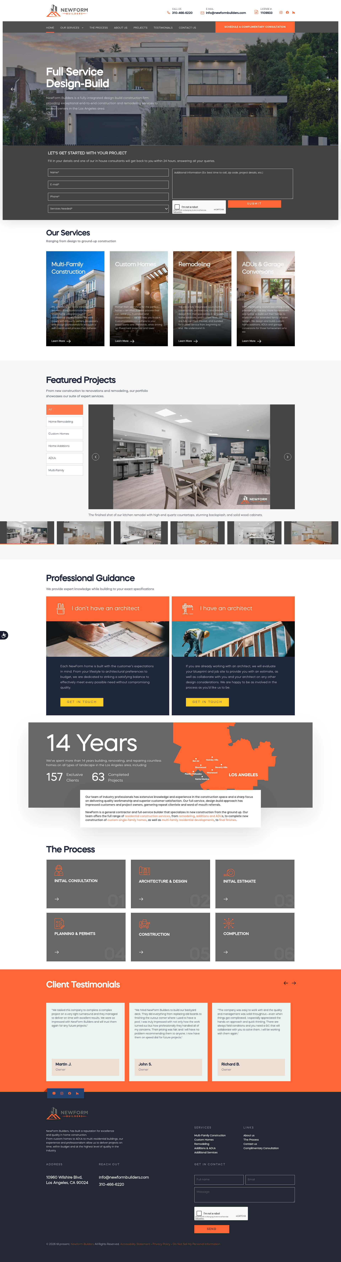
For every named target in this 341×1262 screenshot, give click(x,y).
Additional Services (206, 1152)
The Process (99, 28)
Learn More (59, 341)
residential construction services (147, 816)
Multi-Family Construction (210, 1135)
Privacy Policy (161, 1244)
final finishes (227, 820)
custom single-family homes (127, 820)
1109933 (266, 13)
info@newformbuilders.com (226, 13)
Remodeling (201, 1144)
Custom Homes (204, 1140)
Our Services (69, 28)
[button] (64, 409)
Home (50, 28)
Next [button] (328, 89)
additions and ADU (209, 816)
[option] (170, 89)
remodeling (187, 816)
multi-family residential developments (188, 820)
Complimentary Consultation (261, 1148)
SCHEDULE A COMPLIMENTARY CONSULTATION (255, 27)
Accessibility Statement (135, 1244)
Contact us (187, 28)
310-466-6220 (182, 13)
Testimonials (163, 28)
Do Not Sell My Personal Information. (197, 1244)
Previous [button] (13, 89)
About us (120, 28)
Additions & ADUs (205, 1148)
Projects (140, 28)
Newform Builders (82, 1244)
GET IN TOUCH (82, 702)
